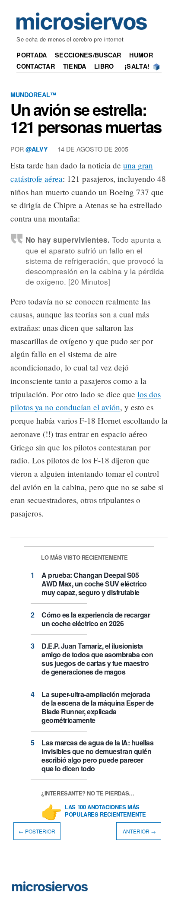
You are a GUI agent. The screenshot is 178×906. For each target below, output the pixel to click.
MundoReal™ (33, 94)
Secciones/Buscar (88, 55)
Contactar (35, 66)
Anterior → (138, 831)
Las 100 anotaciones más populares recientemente (105, 811)
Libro (104, 66)
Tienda (74, 66)
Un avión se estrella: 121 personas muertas (86, 118)
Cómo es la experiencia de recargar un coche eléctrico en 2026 (95, 619)
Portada (31, 55)
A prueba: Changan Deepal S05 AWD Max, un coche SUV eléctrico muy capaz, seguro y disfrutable (94, 583)
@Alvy (36, 149)
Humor (141, 55)
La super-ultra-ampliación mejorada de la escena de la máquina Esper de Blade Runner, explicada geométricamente (97, 707)
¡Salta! (136, 66)
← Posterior (37, 831)
